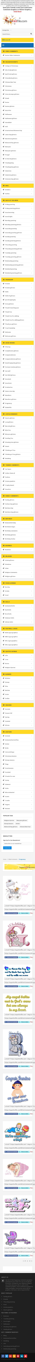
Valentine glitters (10, 175)
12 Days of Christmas (11, 66)
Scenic (7, 796)
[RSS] (14, 1356)
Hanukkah (8, 122)
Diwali (7, 98)
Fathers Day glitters (11, 504)
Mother (7, 690)
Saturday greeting (11, 228)
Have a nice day (10, 391)
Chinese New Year (10, 82)
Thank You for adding (12, 316)
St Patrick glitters (10, 159)
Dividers (7, 189)
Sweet (7, 446)
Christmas (8, 86)
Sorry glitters (9, 304)
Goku (7, 788)
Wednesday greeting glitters (14, 265)
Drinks (7, 591)
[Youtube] (25, 1356)
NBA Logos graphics (11, 636)
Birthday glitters (10, 535)
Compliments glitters (11, 351)
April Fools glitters (11, 74)
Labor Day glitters (11, 134)
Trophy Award (9, 485)
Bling (5, 1335)
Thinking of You (10, 450)
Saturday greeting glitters (13, 232)
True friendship (10, 328)
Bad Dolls (8, 610)
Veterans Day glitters (11, 179)
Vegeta (7, 804)
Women (7, 808)
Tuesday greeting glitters (13, 257)
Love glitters (9, 422)
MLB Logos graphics (11, 632)
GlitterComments (12, 859)
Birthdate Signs (10, 527)
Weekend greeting (11, 269)
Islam (6, 568)
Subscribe (7, 848)
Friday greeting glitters (12, 208)
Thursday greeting (11, 245)
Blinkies (7, 678)
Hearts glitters (10, 418)
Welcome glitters (10, 336)
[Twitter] (6, 1356)
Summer (7, 721)
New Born (8, 395)
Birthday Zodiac (10, 539)
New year (8, 146)
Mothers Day (9, 508)
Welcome (8, 332)
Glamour (7, 784)
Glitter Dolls (9, 622)
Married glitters (10, 426)
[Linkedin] (21, 1356)
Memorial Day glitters (12, 142)
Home (4, 859)
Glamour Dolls (9, 618)
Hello (6, 292)
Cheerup (7, 347)
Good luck (8, 383)
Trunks (7, 800)
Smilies (7, 193)
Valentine (8, 171)
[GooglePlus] (10, 1356)
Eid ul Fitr (8, 110)
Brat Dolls (8, 614)
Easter (7, 102)
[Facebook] (2, 1356)
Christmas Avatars (11, 756)
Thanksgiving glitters (12, 167)
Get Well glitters (10, 375)
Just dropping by (10, 300)
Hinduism (8, 564)
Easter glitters (9, 106)
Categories (5, 30)
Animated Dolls (10, 606)
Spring (7, 717)
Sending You (9, 438)
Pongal (7, 155)
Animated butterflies (12, 740)
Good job (8, 379)
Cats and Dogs (9, 752)
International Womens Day (13, 130)
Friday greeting (10, 204)
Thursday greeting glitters (13, 249)
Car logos (8, 469)
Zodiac (7, 698)
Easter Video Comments (12, 55)
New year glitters (10, 150)
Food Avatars (9, 768)
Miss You (8, 430)
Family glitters (9, 500)
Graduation (8, 387)
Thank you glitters (11, 324)
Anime (7, 744)
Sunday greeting (10, 236)
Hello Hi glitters (10, 296)
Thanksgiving (9, 163)
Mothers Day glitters (11, 512)
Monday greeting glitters (13, 224)
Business (8, 549)
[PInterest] (18, 1356)
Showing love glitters (12, 442)
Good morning (9, 212)
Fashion (7, 477)
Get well (7, 371)
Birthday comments (11, 531)
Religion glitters (10, 576)
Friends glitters (10, 288)
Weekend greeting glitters (13, 273)
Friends (7, 283)
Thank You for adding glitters (14, 320)
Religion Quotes (10, 667)
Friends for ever (10, 776)
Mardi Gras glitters (11, 138)
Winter (7, 725)
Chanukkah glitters (11, 78)
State (7, 694)
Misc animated (9, 792)
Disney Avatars (9, 760)
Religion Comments (11, 572)
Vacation (8, 489)
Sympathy (8, 407)
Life (6, 655)
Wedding (8, 458)
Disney (7, 682)
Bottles (7, 587)
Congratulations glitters (13, 359)
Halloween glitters (11, 118)
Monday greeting (10, 220)
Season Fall (8, 713)
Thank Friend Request (12, 308)
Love (6, 659)
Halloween (8, 114)
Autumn (7, 709)
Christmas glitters (11, 90)
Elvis (6, 686)
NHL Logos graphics (11, 645)
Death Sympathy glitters (13, 363)
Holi (6, 126)
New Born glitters (10, 399)
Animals (7, 736)
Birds (6, 748)
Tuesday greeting (10, 253)
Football (7, 772)
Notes (7, 663)
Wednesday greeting (11, 261)
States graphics (10, 481)
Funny (7, 780)
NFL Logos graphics (11, 641)
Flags (6, 764)
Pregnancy (8, 403)
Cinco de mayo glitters (12, 94)
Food (6, 595)
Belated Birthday (10, 523)
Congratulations (10, 355)
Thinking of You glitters (12, 454)
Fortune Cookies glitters (13, 367)
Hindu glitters (9, 560)
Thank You (8, 312)
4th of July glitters (11, 70)
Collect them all (10, 473)
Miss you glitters (10, 434)
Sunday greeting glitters (13, 240)
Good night (8, 216)
